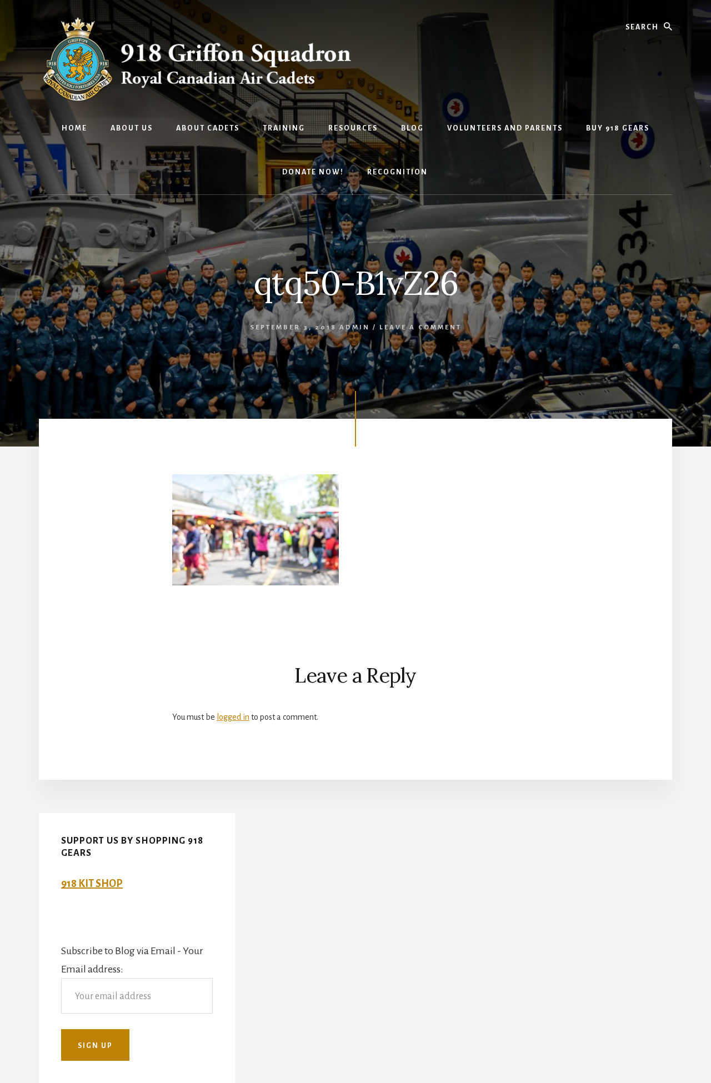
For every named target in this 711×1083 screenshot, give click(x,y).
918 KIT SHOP (92, 883)
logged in (233, 717)
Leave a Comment (420, 327)
